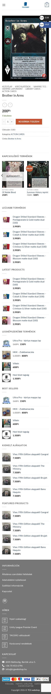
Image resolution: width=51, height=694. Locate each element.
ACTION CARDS (9, 91)
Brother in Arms (14, 139)
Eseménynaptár (26, 686)
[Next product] (4, 105)
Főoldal (9, 684)
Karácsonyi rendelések (20, 644)
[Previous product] (10, 105)
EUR (44, 18)
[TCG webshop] (25, 5)
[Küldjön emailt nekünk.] (4, 601)
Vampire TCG (39, 87)
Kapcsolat (40, 684)
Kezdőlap (7, 87)
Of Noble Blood (9, 192)
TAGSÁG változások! (19, 635)
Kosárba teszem (29, 122)
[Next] (48, 181)
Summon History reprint (37, 192)
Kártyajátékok (23, 87)
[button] (4, 4)
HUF (44, 25)
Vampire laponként (12, 89)
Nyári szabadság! (17, 619)
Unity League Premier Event (23, 627)
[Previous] (2, 181)
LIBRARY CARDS (33, 89)
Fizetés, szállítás (24, 684)
